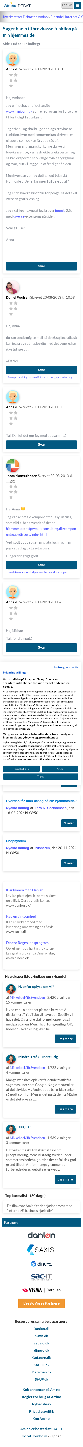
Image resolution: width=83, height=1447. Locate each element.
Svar (41, 266)
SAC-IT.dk (41, 1365)
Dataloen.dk (41, 1372)
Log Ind (67, 5)
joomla (60, 210)
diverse (19, 216)
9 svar (69, 823)
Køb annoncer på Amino (41, 1389)
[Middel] (11, 80)
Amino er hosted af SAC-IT (41, 1429)
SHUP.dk (41, 1379)
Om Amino (41, 1418)
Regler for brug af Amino (41, 1397)
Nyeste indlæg (17, 808)
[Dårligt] (11, 75)
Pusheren (42, 848)
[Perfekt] (11, 86)
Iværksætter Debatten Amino (25, 17)
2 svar (69, 863)
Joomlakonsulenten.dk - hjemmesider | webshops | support (38, 572)
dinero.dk (41, 1350)
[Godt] (16, 80)
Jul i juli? (24, 1127)
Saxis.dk (41, 1336)
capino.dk (41, 1343)
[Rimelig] (16, 75)
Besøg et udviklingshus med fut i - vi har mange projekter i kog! (40, 377)
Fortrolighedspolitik (66, 667)
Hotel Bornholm (34, 1436)
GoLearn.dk (41, 1357)
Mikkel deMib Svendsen (27, 997)
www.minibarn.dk (19, 111)
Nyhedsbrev (41, 1404)
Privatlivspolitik (41, 1411)
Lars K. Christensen (50, 808)
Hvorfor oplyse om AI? (36, 986)
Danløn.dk (41, 1329)
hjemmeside (15, 529)
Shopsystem (16, 841)
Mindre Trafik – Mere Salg (38, 1057)
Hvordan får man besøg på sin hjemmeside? (41, 801)
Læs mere (65, 1039)
